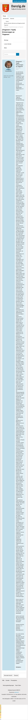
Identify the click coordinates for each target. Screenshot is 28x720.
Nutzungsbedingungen (8, 685)
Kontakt (7, 680)
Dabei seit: (6, 75)
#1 (23, 61)
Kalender (12, 18)
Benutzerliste (6, 18)
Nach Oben (18, 685)
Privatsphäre (14, 680)
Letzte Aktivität (7, 44)
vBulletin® (16, 692)
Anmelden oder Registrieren (19, 1)
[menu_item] (14, 705)
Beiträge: (6, 77)
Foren (4, 16)
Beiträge (6, 40)
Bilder (5, 47)
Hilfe (3, 680)
